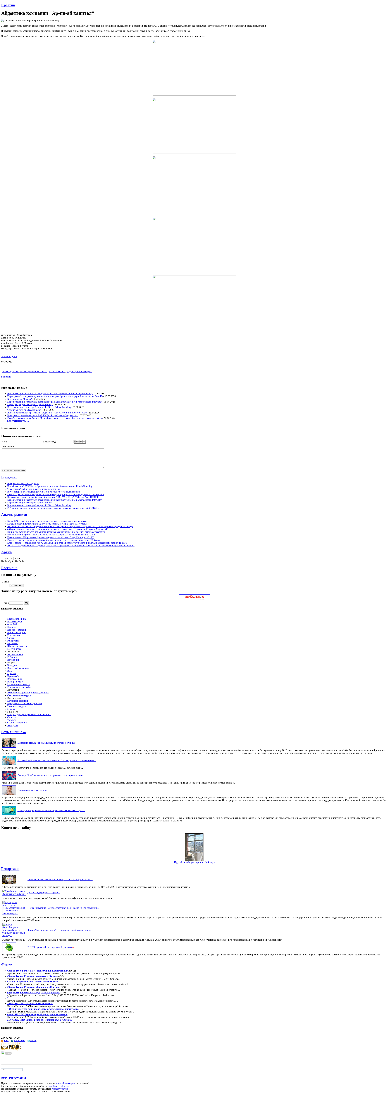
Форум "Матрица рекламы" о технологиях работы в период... (59, 930)
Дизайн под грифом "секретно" (44, 892)
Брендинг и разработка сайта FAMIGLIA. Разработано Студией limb (42, 415)
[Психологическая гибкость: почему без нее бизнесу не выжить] (9, 884)
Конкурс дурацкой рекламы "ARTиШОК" (29, 714)
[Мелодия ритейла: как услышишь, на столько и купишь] (9, 747)
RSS (6, 1040)
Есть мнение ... (15, 635)
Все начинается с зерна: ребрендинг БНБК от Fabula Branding (39, 407)
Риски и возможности (18, 684)
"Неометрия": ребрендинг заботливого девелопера (33, 489)
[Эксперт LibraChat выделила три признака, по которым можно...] (9, 780)
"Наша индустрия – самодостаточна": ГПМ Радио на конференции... (63, 908)
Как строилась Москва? (19, 399)
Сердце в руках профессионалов (24, 410)
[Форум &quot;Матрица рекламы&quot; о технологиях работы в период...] (14, 935)
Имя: (4, 441)
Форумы (11, 720)
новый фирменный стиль (33, 371)
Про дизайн (13, 676)
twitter (33, 1040)
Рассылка (9, 568)
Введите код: (50, 441)
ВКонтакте (19, 1040)
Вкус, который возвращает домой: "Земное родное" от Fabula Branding (43, 491)
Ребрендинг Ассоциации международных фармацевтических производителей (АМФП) (52, 508)
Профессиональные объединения (24, 703)
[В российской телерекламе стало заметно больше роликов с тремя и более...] (9, 765)
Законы (11, 709)
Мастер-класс (14, 649)
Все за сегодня (14, 621)
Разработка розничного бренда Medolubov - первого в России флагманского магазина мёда (54, 418)
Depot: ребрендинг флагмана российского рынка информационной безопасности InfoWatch (54, 401)
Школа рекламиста (17, 646)
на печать (6, 376)
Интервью (12, 643)
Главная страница (16, 619)
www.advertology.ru (65, 1083)
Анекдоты (12, 725)
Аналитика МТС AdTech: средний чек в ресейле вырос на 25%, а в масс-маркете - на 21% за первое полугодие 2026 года (70, 526)
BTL (9, 670)
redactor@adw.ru (60, 1088)
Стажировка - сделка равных (32, 790)
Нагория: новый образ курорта (23, 483)
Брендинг (9, 477)
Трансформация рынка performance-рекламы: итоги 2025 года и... (51, 810)
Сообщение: (8, 446)
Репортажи (13, 640)
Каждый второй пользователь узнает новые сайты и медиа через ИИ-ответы (47, 523)
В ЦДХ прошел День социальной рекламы (50, 947)
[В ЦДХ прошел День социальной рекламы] (9, 952)
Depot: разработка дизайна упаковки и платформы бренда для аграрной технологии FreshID (55, 396)
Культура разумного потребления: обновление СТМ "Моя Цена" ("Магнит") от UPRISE (53, 497)
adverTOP (12, 624)
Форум (6, 964)
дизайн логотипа (56, 371)
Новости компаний (17, 629)
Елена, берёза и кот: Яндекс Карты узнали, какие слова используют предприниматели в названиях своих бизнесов (67, 543)
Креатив (8, 5)
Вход (4, 1077)
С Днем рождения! (17, 722)
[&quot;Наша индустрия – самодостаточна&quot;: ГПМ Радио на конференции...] (14, 913)
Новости (11, 627)
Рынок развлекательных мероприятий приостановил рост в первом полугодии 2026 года (53, 540)
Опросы (11, 717)
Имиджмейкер (14, 679)
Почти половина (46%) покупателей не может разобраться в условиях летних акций (51, 534)
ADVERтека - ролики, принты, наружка (28, 692)
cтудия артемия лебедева (79, 371)
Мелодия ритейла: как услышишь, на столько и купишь (46, 742)
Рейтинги (12, 657)
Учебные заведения (17, 706)
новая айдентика (10, 371)
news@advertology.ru (58, 1086)
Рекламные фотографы (19, 687)
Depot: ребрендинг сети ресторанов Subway (30, 404)
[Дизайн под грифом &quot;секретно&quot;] (14, 894)
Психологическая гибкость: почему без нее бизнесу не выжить (60, 879)
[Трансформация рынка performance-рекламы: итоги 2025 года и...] (9, 815)
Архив (6, 552)
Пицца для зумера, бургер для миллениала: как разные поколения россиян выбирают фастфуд (56, 532)
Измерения (13, 659)
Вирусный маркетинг (18, 668)
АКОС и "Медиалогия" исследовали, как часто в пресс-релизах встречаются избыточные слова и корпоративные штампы (70, 545)
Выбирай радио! (15, 681)
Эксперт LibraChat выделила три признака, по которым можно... (50, 775)
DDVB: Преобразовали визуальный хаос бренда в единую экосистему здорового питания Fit (55, 494)
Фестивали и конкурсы (19, 695)
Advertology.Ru (9, 356)
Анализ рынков (14, 514)
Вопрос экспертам (16, 632)
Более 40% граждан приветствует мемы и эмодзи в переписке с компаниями (47, 521)
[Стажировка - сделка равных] (9, 795)
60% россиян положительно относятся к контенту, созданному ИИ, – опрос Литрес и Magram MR (57, 529)
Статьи (11, 638)
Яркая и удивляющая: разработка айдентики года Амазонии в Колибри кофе (47, 412)
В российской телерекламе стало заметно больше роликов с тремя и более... (56, 760)
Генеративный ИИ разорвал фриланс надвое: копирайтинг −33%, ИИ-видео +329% (50, 537)
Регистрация (17, 1077)
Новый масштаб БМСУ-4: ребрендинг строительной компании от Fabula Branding (50, 393)
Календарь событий (17, 700)
